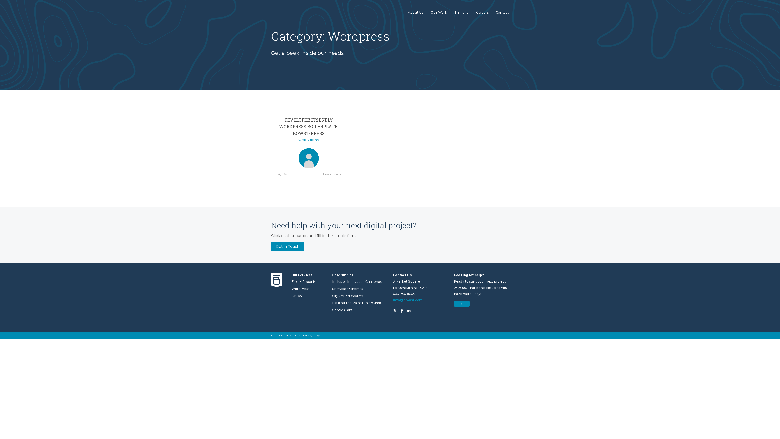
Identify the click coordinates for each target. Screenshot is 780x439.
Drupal (297, 296)
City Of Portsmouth (347, 296)
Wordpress (308, 140)
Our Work (439, 12)
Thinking (461, 12)
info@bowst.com (408, 300)
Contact (502, 12)
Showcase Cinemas (347, 289)
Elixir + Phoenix (303, 282)
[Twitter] (395, 310)
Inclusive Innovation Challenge (357, 282)
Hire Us (461, 304)
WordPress (300, 289)
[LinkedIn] (409, 310)
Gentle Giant (342, 310)
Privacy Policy (311, 335)
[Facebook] (402, 310)
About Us (415, 12)
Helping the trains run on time (356, 303)
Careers (482, 12)
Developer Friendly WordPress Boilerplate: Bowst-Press (308, 126)
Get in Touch (287, 246)
